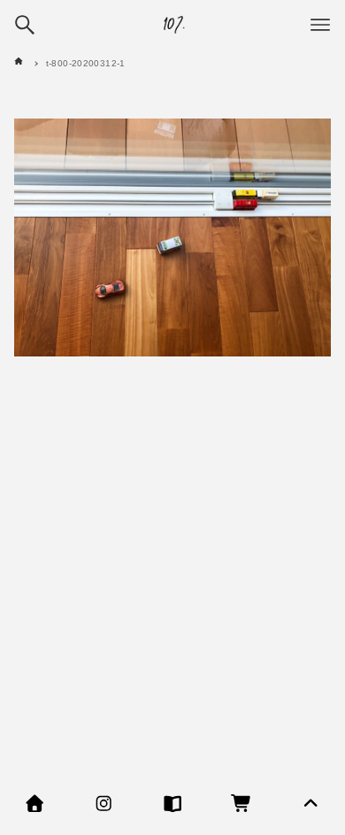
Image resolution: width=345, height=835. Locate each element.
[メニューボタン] (320, 24)
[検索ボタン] (24, 24)
